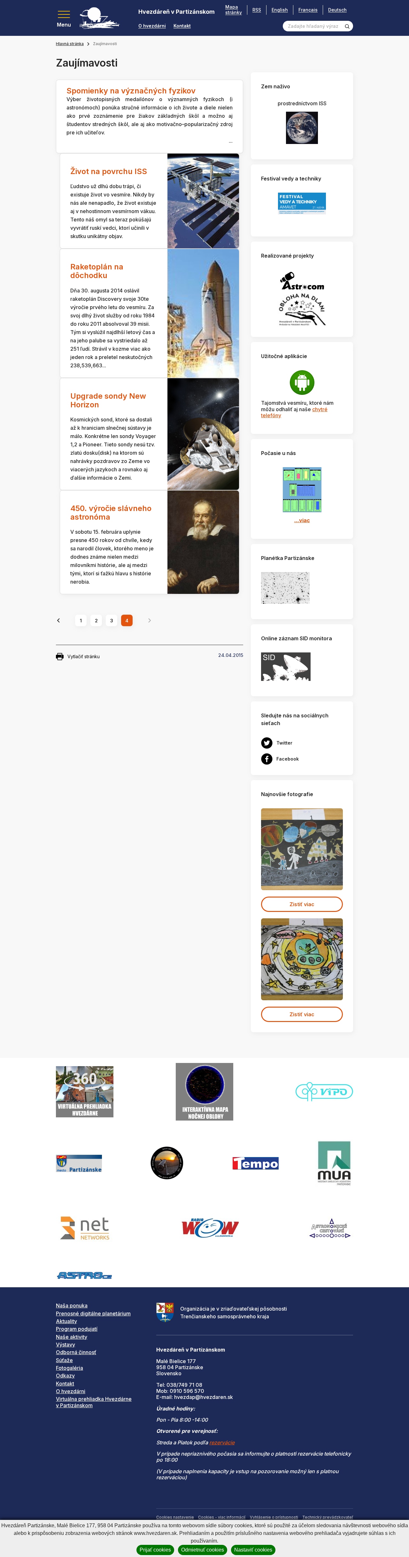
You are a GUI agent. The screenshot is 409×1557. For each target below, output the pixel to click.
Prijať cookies (155, 1550)
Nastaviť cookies (253, 1550)
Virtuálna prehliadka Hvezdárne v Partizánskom (94, 1402)
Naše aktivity (71, 1337)
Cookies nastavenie (175, 1517)
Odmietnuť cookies (202, 1550)
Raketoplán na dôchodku (96, 271)
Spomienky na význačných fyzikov (131, 90)
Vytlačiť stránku (83, 656)
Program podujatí (76, 1329)
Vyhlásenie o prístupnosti (274, 1517)
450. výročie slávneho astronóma (110, 513)
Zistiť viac (301, 904)
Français (308, 9)
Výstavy (65, 1344)
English (280, 9)
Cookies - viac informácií (221, 1517)
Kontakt (182, 25)
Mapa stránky (233, 9)
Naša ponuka (72, 1305)
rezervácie (222, 1442)
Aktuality (66, 1321)
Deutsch (337, 9)
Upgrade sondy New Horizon (108, 400)
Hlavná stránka (70, 43)
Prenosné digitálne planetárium (93, 1313)
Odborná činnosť (76, 1352)
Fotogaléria (69, 1368)
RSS (256, 9)
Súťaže (64, 1360)
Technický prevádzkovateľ (327, 1517)
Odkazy (65, 1375)
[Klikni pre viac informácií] (285, 587)
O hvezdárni (152, 25)
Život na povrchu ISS (108, 171)
